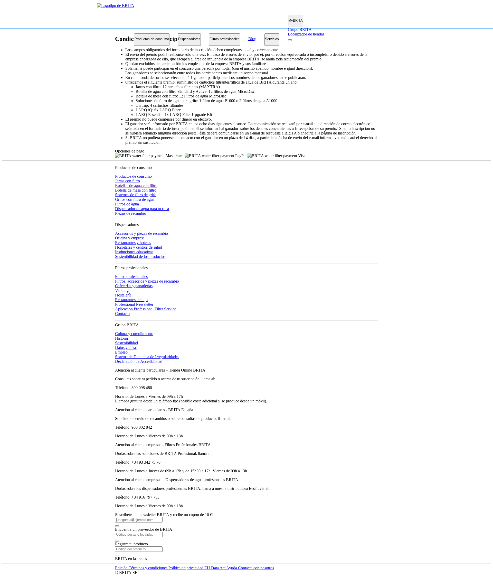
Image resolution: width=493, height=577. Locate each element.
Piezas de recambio (130, 213)
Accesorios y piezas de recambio (141, 233)
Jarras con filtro (127, 181)
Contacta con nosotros (256, 568)
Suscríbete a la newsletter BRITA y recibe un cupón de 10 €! (164, 514)
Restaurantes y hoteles (133, 242)
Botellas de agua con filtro (136, 185)
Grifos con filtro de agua (135, 199)
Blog (252, 39)
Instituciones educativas (134, 252)
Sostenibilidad (126, 343)
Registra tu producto (131, 544)
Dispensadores (189, 39)
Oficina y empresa (130, 238)
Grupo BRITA (300, 29)
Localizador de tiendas (306, 34)
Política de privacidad (186, 568)
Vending (122, 290)
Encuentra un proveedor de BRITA (143, 529)
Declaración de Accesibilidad (138, 361)
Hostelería (123, 295)
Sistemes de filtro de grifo (135, 195)
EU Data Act (215, 568)
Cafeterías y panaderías (134, 286)
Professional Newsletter (134, 304)
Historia (121, 338)
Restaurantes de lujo (131, 299)
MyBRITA (295, 20)
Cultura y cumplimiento (134, 333)
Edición (122, 568)
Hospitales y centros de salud (138, 247)
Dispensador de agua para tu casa (142, 208)
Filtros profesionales (225, 39)
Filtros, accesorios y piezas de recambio (147, 281)
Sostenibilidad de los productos (140, 256)
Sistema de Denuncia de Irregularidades (147, 357)
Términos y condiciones (148, 568)
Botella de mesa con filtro (135, 190)
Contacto (122, 313)
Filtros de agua (127, 204)
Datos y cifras (126, 347)
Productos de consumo (152, 39)
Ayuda (232, 568)
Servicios (272, 39)
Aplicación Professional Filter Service (145, 309)
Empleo (121, 352)
